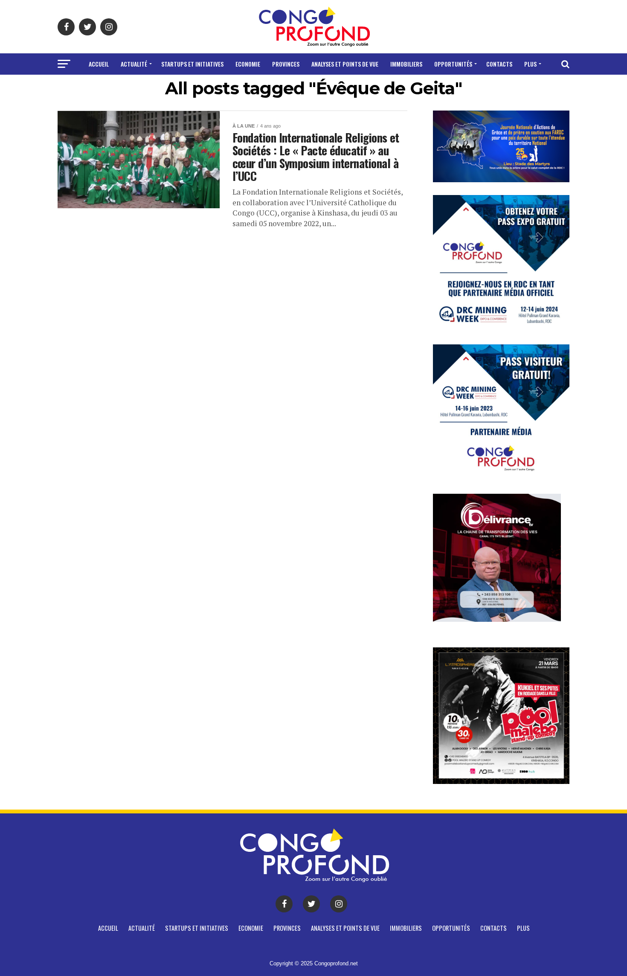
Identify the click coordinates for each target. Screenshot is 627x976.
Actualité (134, 63)
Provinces (285, 63)
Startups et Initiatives (192, 63)
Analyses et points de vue (344, 63)
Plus (530, 63)
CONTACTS (499, 63)
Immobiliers (406, 63)
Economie (247, 63)
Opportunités (453, 63)
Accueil (99, 63)
